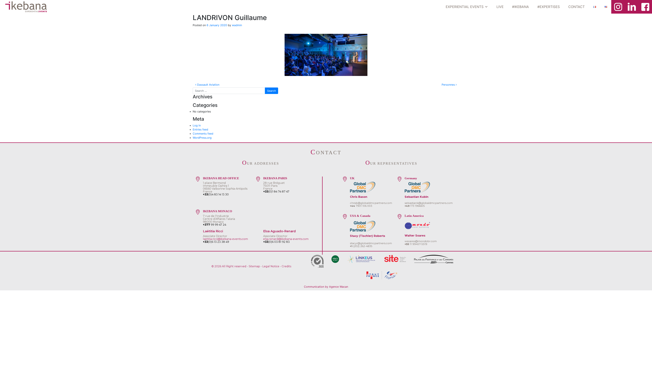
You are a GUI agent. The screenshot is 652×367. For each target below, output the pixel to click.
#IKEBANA (520, 7)
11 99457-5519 (416, 244)
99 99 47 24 (214, 224)
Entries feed (200, 129)
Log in (197, 125)
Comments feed (203, 133)
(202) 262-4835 (361, 246)
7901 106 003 (361, 205)
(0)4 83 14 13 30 (216, 194)
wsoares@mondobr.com (421, 241)
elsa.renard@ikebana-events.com (286, 239)
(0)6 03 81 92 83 (276, 241)
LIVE (500, 7)
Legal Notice (270, 266)
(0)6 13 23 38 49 (216, 241)
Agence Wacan (338, 286)
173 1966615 (415, 205)
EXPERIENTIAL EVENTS (465, 7)
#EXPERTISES (548, 7)
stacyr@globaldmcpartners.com (371, 243)
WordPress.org (202, 137)
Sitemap (254, 266)
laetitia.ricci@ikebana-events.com (225, 239)
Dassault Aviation (207, 84)
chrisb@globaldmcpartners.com (371, 203)
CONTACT (576, 7)
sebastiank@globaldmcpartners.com (429, 203)
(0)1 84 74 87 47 (276, 191)
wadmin (237, 25)
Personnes (449, 84)
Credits (286, 266)
